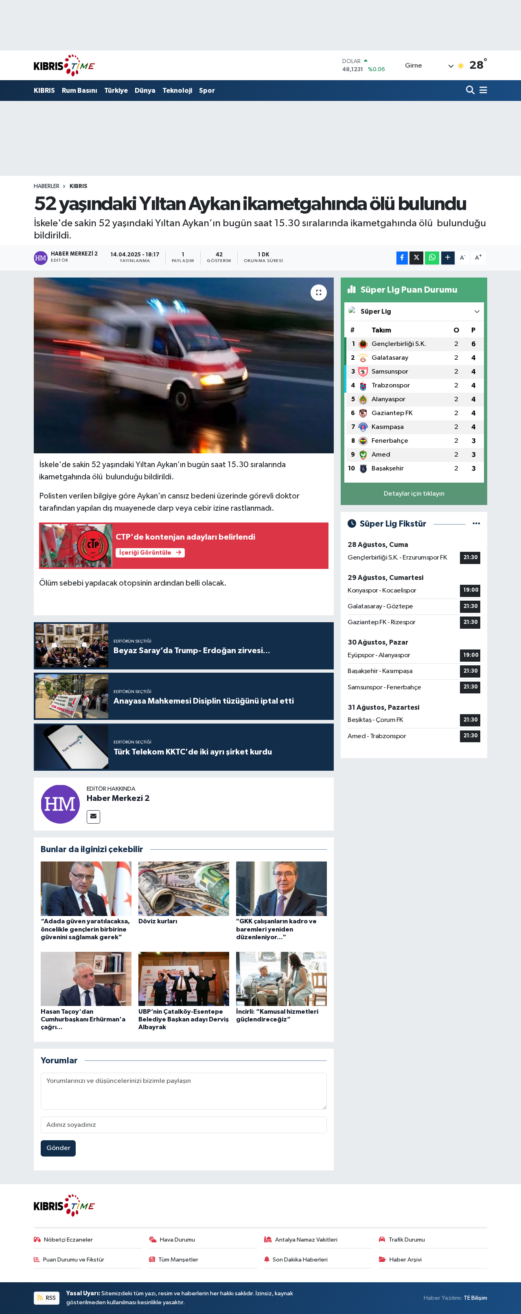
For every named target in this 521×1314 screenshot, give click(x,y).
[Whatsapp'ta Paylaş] (432, 258)
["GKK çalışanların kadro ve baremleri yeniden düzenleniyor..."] (281, 888)
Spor (207, 90)
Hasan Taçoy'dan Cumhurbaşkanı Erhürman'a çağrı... (83, 1019)
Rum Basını (79, 90)
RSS (50, 1298)
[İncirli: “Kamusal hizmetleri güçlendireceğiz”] (281, 978)
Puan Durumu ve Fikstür (73, 1260)
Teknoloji (177, 90)
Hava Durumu (177, 1240)
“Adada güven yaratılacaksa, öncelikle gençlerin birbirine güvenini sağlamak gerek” (85, 929)
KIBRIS (44, 90)
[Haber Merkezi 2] (60, 803)
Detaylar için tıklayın (414, 493)
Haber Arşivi (406, 1260)
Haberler (46, 186)
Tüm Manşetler (178, 1260)
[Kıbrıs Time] (64, 65)
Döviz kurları (157, 921)
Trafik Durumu (407, 1240)
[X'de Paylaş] (416, 258)
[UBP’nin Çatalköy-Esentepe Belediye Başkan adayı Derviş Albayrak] (183, 978)
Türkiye (116, 90)
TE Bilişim (475, 1298)
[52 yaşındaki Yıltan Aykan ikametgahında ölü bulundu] (184, 365)
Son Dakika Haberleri (300, 1260)
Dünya (145, 90)
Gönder (58, 1148)
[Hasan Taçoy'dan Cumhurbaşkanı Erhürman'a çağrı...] (86, 978)
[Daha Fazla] (448, 258)
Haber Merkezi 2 (118, 798)
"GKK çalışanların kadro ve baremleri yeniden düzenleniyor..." (276, 929)
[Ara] (471, 91)
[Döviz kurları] (183, 888)
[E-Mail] (93, 817)
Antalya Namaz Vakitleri (306, 1240)
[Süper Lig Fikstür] (476, 523)
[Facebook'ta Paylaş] (402, 258)
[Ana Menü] (482, 91)
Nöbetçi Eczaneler (68, 1240)
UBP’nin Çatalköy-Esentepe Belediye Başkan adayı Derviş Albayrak (183, 1019)
